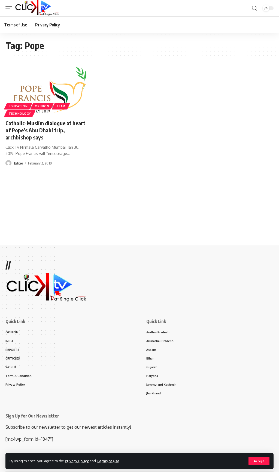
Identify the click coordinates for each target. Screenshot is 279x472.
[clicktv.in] (37, 8)
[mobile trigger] (10, 8)
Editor (18, 163)
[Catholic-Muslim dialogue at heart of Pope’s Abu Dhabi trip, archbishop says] (46, 90)
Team (60, 106)
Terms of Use (108, 461)
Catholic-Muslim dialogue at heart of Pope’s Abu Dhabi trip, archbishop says (45, 130)
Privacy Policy (77, 461)
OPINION (42, 106)
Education (18, 106)
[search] (254, 8)
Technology (20, 113)
